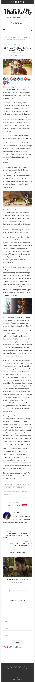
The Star (24, 491)
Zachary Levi (8, 494)
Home (5, 37)
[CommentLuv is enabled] (13, 646)
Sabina (21, 53)
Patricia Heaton (9, 487)
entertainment (15, 37)
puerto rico (20, 487)
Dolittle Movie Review (17, 579)
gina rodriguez (9, 484)
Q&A (25, 44)
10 (25, 590)
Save (25, 505)
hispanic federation (23, 484)
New (20, 44)
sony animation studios (11, 491)
